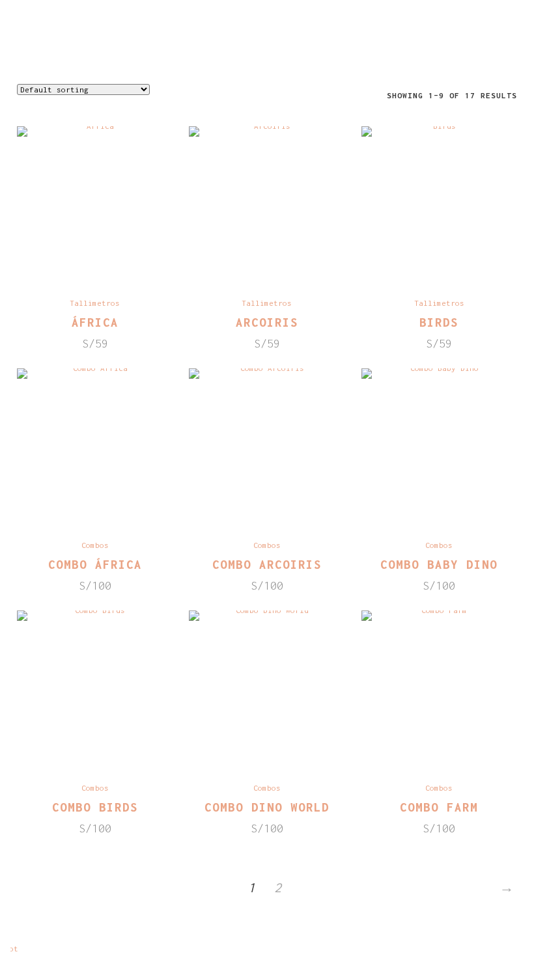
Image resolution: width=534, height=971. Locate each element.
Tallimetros (95, 303)
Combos (95, 545)
